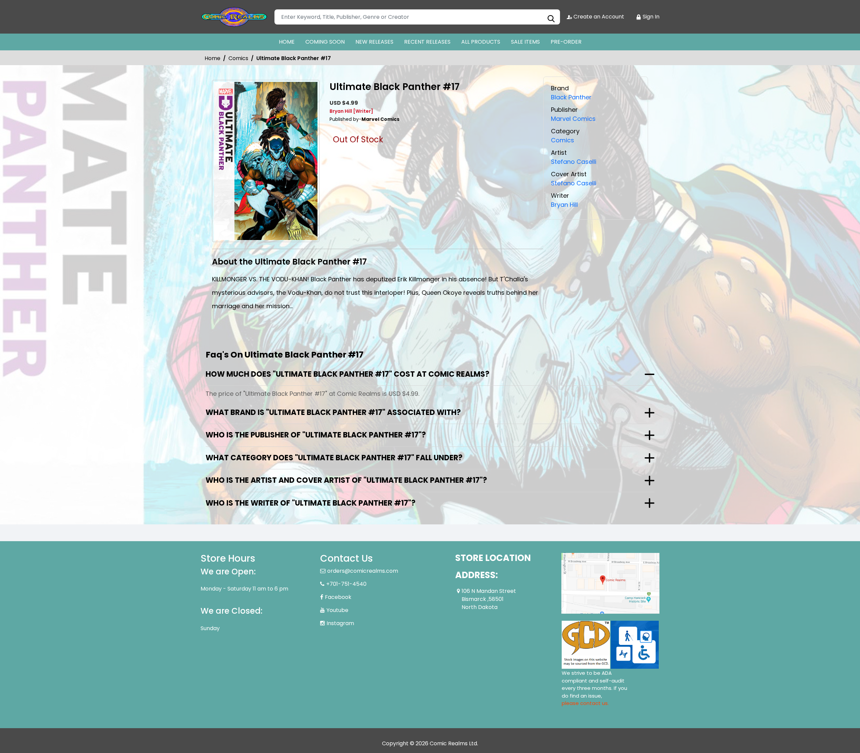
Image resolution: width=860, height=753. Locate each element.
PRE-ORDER (566, 42)
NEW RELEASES (374, 42)
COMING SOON (325, 42)
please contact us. (585, 703)
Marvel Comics (573, 118)
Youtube (337, 610)
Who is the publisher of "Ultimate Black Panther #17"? (316, 435)
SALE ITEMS (525, 42)
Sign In (650, 16)
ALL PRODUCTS (480, 42)
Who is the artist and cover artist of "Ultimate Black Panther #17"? (346, 480)
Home (212, 58)
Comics (238, 58)
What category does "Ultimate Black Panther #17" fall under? (334, 458)
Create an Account (598, 16)
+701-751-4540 (346, 584)
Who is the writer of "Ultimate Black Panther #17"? (311, 503)
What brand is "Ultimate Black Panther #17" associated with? (333, 412)
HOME (287, 42)
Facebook (338, 597)
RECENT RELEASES (427, 42)
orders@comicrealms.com (362, 571)
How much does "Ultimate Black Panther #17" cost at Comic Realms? (347, 374)
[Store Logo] (234, 17)
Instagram (340, 623)
